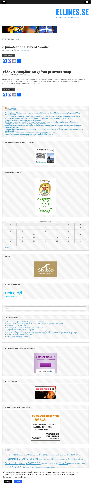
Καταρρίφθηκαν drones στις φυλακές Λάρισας (23, 120)
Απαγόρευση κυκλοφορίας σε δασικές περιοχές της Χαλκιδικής (30, 133)
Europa (64, 455)
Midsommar (54, 459)
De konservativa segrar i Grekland (18, 336)
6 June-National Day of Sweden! (26, 47)
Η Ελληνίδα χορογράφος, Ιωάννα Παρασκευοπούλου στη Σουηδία (29, 331)
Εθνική (71, 463)
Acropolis (21, 455)
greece (13, 458)
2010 (11, 455)
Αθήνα (56, 464)
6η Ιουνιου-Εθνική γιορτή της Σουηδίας (20, 334)
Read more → (9, 55)
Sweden (34, 462)
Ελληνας (77, 464)
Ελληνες (83, 463)
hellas (40, 459)
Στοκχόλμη (31, 467)
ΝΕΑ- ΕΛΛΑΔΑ (11, 108)
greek (22, 458)
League (47, 459)
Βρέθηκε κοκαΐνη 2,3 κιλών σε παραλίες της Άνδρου (25, 124)
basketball (36, 455)
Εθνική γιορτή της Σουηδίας (16, 325)
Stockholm (11, 463)
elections (54, 455)
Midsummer (63, 459)
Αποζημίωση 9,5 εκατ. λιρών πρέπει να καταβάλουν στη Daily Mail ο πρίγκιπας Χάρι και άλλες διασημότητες (42, 114)
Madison (6, 50)
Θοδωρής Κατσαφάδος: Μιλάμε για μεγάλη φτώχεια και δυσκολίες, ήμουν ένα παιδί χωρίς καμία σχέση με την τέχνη (43, 126)
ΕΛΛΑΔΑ (63, 463)
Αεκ (53, 464)
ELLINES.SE (72, 11)
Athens (30, 455)
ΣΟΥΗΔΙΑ (17, 467)
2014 (16, 455)
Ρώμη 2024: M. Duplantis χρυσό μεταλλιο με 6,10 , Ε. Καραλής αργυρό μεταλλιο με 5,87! (36, 324)
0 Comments (25, 50)
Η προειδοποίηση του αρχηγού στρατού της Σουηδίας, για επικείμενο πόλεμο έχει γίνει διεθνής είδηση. (42, 333)
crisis (43, 454)
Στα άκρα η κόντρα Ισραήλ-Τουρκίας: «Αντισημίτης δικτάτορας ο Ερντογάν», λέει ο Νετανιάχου (42, 122)
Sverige (23, 463)
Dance (48, 455)
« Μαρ (7, 247)
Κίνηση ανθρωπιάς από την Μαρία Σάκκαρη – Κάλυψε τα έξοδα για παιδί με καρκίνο (38, 118)
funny (80, 455)
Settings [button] (8, 481)
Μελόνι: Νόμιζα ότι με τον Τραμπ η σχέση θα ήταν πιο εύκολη (29, 134)
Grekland (32, 458)
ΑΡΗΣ (50, 463)
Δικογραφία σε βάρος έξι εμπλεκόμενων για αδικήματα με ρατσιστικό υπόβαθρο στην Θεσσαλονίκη (44, 116)
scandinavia (79, 459)
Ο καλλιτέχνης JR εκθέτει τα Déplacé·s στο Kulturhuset (25, 327)
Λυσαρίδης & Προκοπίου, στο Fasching (20, 329)
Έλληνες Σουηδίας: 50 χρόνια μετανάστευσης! (37, 72)
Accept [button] (18, 481)
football (74, 454)
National (71, 459)
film (68, 455)
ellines (59, 455)
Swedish (44, 463)
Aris (25, 455)
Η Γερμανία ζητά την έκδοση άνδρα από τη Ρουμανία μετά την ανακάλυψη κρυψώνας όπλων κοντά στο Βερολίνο (44, 130)
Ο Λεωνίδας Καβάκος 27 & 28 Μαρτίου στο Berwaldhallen (26, 322)
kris (43, 459)
